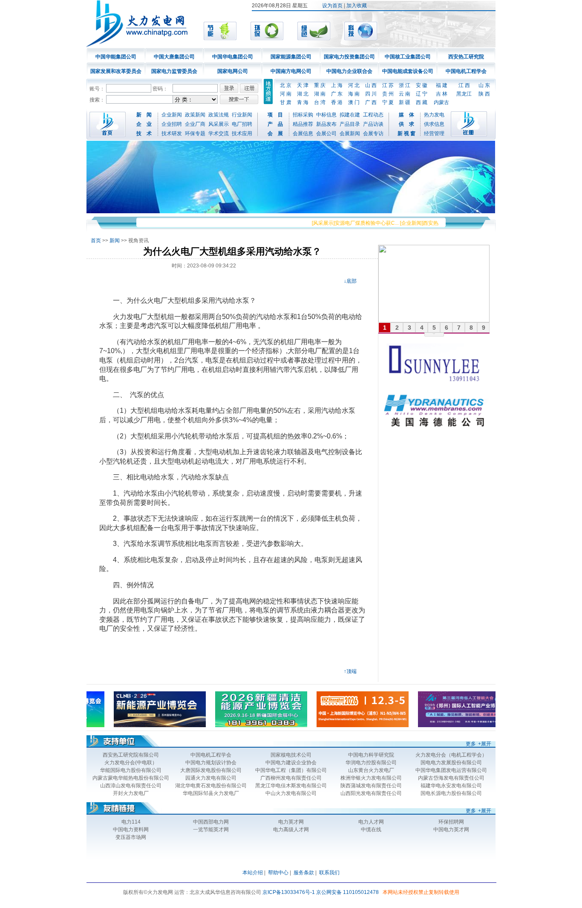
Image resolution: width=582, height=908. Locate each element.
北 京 (285, 85)
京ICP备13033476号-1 (288, 892)
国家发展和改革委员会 (115, 71)
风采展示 (218, 124)
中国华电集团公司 (232, 57)
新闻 (114, 241)
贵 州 (388, 94)
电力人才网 (371, 822)
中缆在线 (371, 830)
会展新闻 (350, 133)
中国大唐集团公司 (174, 57)
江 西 (464, 85)
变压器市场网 (130, 837)
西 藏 (421, 102)
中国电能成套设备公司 (407, 71)
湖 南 (320, 94)
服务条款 (304, 873)
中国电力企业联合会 (349, 71)
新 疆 (404, 102)
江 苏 (388, 85)
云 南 (404, 94)
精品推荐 (303, 124)
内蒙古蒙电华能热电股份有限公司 (130, 778)
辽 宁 (421, 94)
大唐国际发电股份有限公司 (211, 770)
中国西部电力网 (211, 822)
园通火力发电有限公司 (210, 778)
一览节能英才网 (211, 830)
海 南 (354, 94)
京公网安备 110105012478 (347, 892)
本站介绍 (252, 873)
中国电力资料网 (131, 830)
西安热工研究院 (466, 57)
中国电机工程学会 (466, 71)
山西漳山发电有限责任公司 (130, 786)
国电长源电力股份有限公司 (451, 793)
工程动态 (373, 115)
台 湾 (320, 102)
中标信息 (326, 115)
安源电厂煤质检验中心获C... (356, 223)
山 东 (484, 85)
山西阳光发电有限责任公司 (371, 793)
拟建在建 (350, 115)
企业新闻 (171, 115)
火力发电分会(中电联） (130, 763)
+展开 (484, 744)
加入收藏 (356, 6)
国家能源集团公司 (291, 57)
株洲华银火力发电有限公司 (371, 778)
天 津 (302, 85)
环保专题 (195, 133)
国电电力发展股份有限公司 (451, 763)
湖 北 (302, 94)
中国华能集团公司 (115, 57)
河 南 (285, 94)
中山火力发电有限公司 (291, 793)
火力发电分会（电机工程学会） (451, 755)
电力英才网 (291, 822)
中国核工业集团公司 (408, 57)
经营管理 (434, 133)
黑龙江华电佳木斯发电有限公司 (291, 786)
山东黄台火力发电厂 (371, 770)
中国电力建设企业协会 (291, 763)
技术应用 (242, 133)
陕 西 (484, 94)
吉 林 (441, 94)
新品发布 (326, 124)
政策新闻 (195, 115)
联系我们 (329, 873)
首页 (96, 241)
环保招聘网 (451, 822)
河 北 (354, 85)
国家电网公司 (232, 71)
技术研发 (171, 133)
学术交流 (218, 133)
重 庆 (320, 85)
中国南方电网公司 (291, 71)
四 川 (371, 94)
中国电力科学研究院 (371, 755)
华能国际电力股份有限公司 (130, 770)
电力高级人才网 (291, 830)
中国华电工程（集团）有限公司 (291, 770)
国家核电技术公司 (291, 755)
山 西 (371, 85)
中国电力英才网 (451, 830)
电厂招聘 (242, 124)
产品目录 (350, 124)
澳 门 (354, 102)
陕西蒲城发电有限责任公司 (371, 786)
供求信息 (434, 124)
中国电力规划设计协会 (210, 763)
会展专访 (373, 133)
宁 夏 (388, 102)
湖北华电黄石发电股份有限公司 (211, 786)
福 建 (441, 85)
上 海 (337, 85)
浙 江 (404, 85)
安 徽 (421, 85)
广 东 (337, 94)
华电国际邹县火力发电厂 (211, 793)
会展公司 (326, 133)
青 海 (302, 102)
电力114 (131, 822)
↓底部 (350, 281)
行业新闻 (242, 115)
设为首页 (332, 6)
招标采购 (303, 115)
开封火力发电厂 (131, 793)
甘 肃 (285, 102)
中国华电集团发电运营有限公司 (451, 770)
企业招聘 (171, 124)
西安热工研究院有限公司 (131, 755)
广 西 (371, 102)
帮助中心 (278, 873)
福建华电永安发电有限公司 (451, 786)
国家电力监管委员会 (174, 71)
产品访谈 (373, 124)
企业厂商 (195, 124)
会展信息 (303, 133)
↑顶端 (350, 671)
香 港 (337, 102)
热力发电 (434, 115)
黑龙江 (464, 94)
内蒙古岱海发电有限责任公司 (451, 778)
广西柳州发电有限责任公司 (291, 778)
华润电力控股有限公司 (371, 763)
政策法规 (218, 115)
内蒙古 (441, 102)
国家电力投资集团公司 (349, 57)
